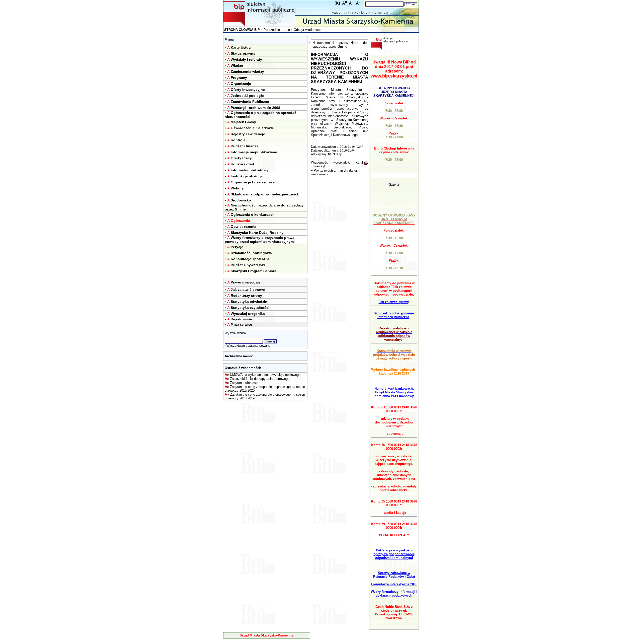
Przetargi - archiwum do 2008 (255, 108)
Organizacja (241, 84)
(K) (337, 3)
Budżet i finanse (245, 146)
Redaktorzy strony (246, 296)
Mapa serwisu (241, 324)
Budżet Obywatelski (248, 265)
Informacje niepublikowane (254, 152)
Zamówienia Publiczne (250, 102)
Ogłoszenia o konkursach (253, 214)
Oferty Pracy (241, 158)
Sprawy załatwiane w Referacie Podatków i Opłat (394, 575)
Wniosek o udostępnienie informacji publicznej (394, 315)
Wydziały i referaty (246, 59)
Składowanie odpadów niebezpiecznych (265, 194)
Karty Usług (241, 47)
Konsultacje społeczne (250, 259)
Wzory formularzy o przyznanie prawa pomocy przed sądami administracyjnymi (260, 240)
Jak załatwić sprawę (248, 290)
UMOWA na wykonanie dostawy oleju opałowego (265, 375)
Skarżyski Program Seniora (253, 271)
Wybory (237, 188)
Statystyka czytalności (250, 308)
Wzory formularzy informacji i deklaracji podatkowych (394, 593)
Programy (239, 78)
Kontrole (238, 140)
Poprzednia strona (277, 30)
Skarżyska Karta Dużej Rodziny (257, 233)
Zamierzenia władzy (247, 71)
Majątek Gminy (243, 122)
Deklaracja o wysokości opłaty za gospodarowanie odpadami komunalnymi (394, 554)
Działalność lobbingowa (251, 253)
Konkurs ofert (242, 164)
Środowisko (241, 200)
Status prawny (243, 53)
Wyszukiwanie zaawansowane (248, 345)
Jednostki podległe (247, 96)
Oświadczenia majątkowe (252, 128)
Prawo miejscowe (245, 282)
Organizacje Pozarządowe (253, 182)
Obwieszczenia (243, 227)
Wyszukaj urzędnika (248, 314)
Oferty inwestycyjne (248, 90)
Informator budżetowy (249, 170)
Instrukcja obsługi (246, 176)
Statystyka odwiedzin (249, 302)
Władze (237, 65)
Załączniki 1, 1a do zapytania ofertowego (259, 379)
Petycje (237, 247)
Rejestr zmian (241, 319)
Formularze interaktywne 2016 (394, 584)
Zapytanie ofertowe (244, 383)
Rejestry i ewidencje (248, 134)
